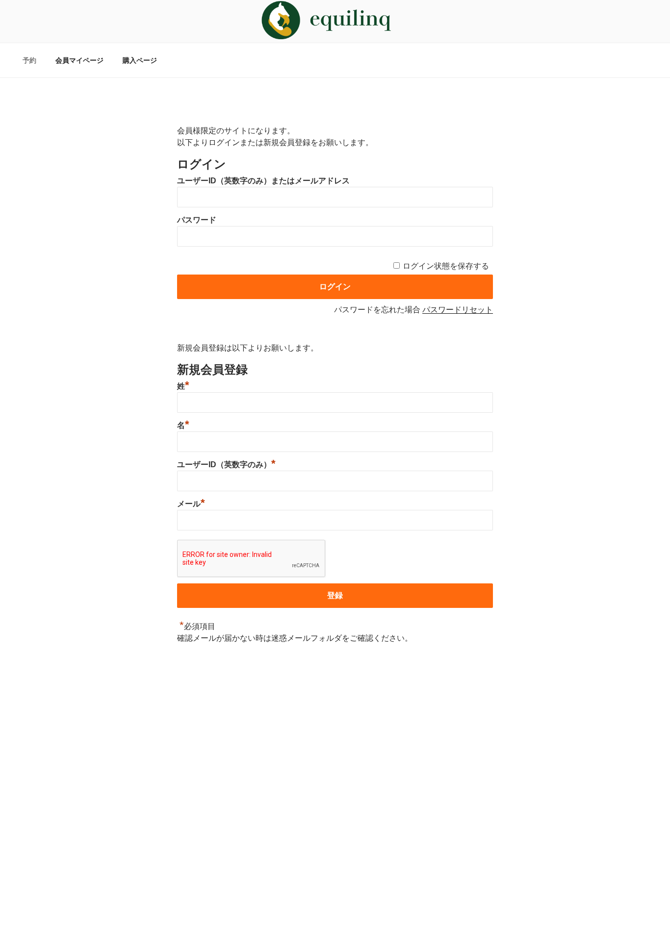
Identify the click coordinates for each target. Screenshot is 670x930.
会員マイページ (79, 60)
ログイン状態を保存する (446, 266)
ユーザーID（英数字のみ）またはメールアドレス (263, 180)
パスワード (196, 220)
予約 (29, 60)
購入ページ (140, 60)
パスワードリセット (457, 309)
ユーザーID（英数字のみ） (226, 464)
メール (191, 504)
